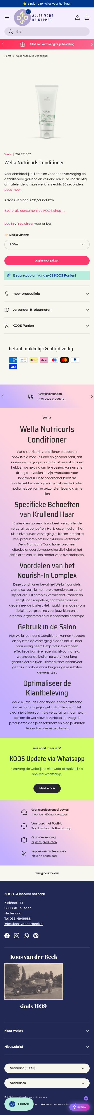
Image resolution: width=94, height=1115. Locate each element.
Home (7, 56)
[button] (87, 17)
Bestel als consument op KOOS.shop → (34, 210)
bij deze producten (44, 842)
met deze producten (52, 398)
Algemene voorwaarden (55, 1104)
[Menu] (7, 17)
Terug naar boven (47, 873)
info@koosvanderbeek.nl (23, 924)
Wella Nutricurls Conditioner (32, 56)
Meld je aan (47, 788)
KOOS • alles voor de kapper (30, 1097)
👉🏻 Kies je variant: (16, 234)
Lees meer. (12, 189)
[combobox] (47, 31)
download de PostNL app (54, 828)
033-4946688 (20, 918)
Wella (8, 154)
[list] (47, 104)
